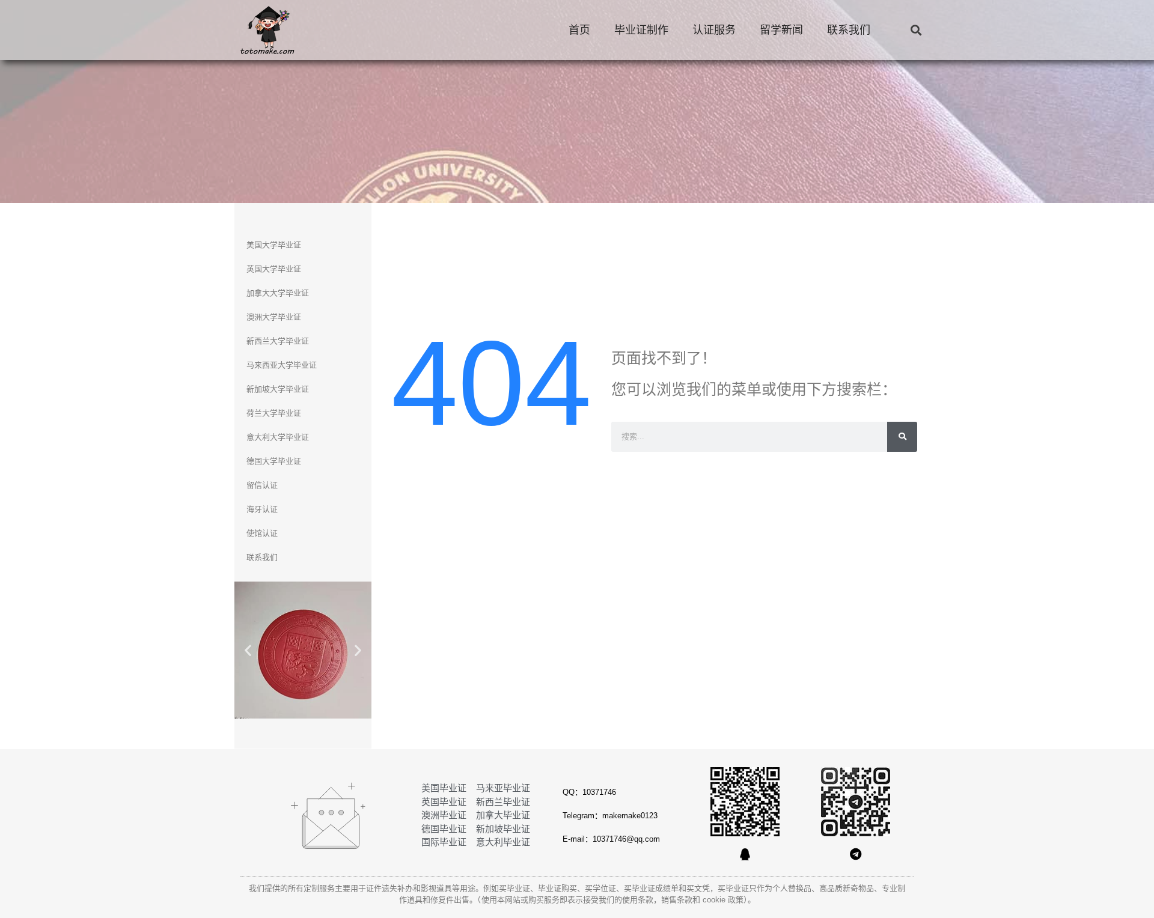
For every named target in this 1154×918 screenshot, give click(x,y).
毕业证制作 (641, 30)
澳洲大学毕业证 (273, 316)
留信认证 (262, 485)
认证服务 (714, 30)
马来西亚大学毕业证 (281, 364)
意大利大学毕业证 (277, 437)
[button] (916, 30)
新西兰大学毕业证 (277, 340)
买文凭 (698, 888)
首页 (579, 30)
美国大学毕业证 (273, 244)
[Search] (902, 437)
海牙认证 (262, 509)
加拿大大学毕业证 (277, 292)
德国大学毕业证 (273, 461)
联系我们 (848, 30)
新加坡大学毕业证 (277, 389)
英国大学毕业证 (273, 268)
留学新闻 (781, 30)
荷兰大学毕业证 (273, 413)
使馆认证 (262, 533)
